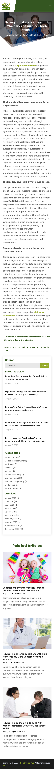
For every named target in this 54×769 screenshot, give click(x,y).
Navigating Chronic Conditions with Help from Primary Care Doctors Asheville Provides (25, 656)
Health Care (42, 35)
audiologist (10, 485)
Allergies (8, 467)
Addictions (9, 464)
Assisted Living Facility (14, 481)
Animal (8, 471)
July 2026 (9, 501)
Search (44, 365)
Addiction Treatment (14, 461)
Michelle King (15, 35)
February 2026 (11, 519)
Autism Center (11, 488)
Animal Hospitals (12, 474)
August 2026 (10, 498)
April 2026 (9, 512)
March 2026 (10, 515)
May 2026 (9, 508)
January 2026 (11, 522)
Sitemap (6, 765)
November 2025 (12, 529)
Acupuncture (11, 457)
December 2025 (12, 525)
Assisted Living (11, 478)
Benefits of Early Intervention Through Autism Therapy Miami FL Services (23, 589)
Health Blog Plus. (27, 763)
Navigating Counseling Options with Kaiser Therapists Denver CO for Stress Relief (24, 725)
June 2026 (9, 505)
